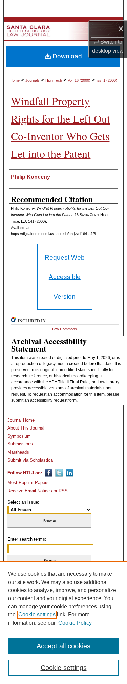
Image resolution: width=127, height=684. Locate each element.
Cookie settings (37, 615)
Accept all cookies (63, 646)
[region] (63, 622)
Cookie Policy (75, 623)
